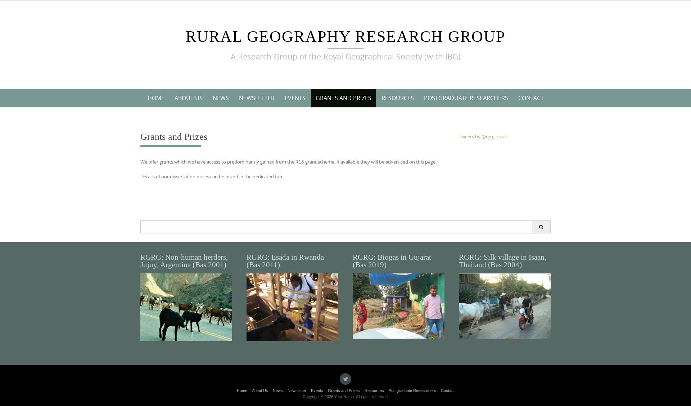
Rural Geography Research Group (345, 36)
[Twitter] (345, 379)
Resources (397, 98)
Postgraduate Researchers (466, 98)
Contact (531, 98)
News (221, 98)
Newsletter (257, 98)
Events (295, 98)
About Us (189, 98)
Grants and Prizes (343, 98)
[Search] (541, 226)
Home (156, 98)
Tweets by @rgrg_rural (483, 136)
